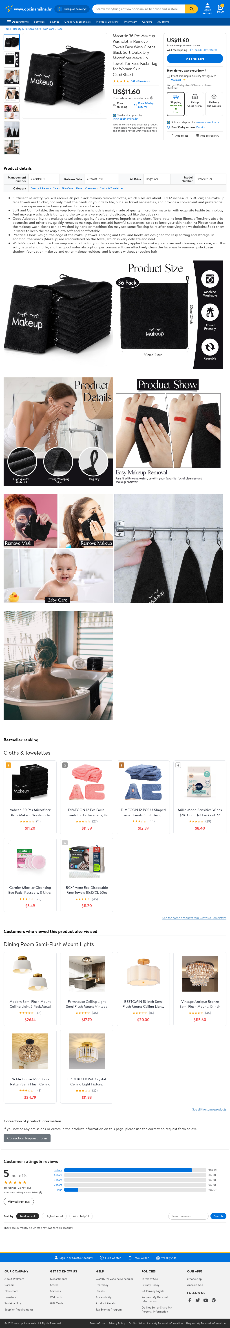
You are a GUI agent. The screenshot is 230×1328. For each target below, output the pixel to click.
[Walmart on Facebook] (189, 1300)
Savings (54, 21)
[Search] (191, 8)
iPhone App (194, 1279)
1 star (59, 1189)
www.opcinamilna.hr (125, 118)
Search (218, 1216)
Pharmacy (130, 21)
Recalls (100, 1291)
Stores (54, 1285)
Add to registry (209, 135)
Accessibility (104, 1297)
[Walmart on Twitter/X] (197, 1300)
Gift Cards (56, 1303)
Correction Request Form (27, 1138)
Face (59, 29)
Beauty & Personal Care (27, 29)
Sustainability (12, 1303)
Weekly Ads (168, 1258)
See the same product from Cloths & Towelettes (194, 918)
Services (39, 21)
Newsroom (11, 1291)
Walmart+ (56, 1297)
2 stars (58, 1184)
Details (200, 127)
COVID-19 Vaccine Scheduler (114, 1279)
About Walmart (14, 1279)
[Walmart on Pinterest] (213, 1300)
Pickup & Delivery (107, 21)
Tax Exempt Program (109, 1309)
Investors (10, 1297)
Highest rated (54, 1216)
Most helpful (81, 1216)
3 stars (58, 1180)
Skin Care (48, 29)
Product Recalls (105, 1303)
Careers (147, 21)
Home (7, 29)
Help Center (113, 1258)
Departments (20, 21)
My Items (163, 21)
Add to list (181, 135)
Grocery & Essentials (77, 21)
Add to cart (195, 58)
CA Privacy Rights (153, 1291)
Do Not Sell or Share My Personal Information (157, 1309)
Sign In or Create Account (76, 1258)
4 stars (58, 1175)
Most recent (27, 1216)
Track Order (141, 1258)
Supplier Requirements (18, 1309)
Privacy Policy (150, 1285)
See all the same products (209, 1109)
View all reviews (19, 1201)
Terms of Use (150, 1279)
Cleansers (90, 188)
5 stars (58, 1170)
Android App (195, 1285)
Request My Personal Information (155, 1299)
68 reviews (143, 81)
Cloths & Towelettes (111, 188)
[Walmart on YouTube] (205, 1300)
